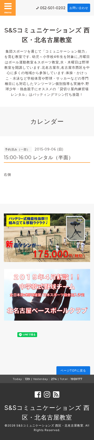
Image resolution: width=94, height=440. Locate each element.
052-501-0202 (53, 8)
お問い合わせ (78, 8)
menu (8, 12)
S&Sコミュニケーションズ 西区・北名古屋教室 (49, 425)
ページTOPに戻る (73, 370)
